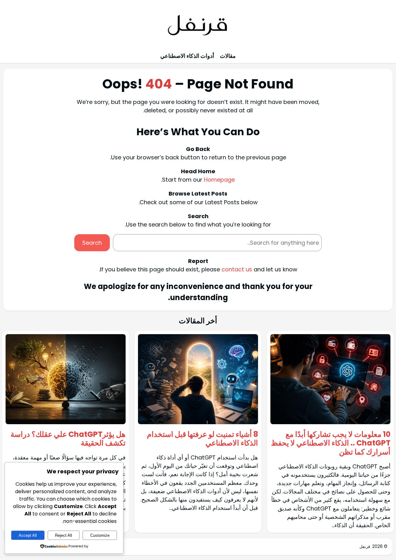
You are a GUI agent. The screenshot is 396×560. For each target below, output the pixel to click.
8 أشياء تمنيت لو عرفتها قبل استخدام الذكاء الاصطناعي (202, 439)
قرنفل (364, 546)
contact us (237, 269)
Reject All (63, 535)
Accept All (28, 535)
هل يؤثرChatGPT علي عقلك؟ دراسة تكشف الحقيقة (68, 439)
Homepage (219, 179)
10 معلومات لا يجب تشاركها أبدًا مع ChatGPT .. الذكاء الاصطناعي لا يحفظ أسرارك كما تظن (330, 443)
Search (92, 243)
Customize (100, 535)
